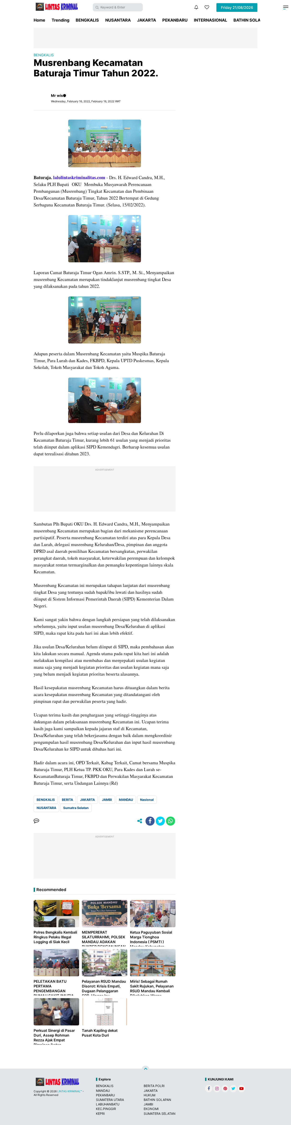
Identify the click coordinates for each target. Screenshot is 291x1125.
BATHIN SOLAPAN (251, 20)
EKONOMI (151, 1109)
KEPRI (100, 1113)
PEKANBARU (175, 20)
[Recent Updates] (196, 7)
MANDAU (126, 800)
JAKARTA (146, 20)
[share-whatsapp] (170, 821)
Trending (60, 20)
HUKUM (149, 1095)
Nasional (147, 800)
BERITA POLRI (154, 1086)
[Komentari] (36, 821)
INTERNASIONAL (210, 20)
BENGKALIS (87, 20)
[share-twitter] (160, 821)
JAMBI (107, 800)
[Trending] (207, 7)
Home (39, 20)
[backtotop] (145, 1069)
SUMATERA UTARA (110, 1100)
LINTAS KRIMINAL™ (69, 1091)
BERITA (67, 800)
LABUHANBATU (107, 1104)
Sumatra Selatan (76, 808)
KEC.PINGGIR (106, 1109)
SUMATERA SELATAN (160, 1113)
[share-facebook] (150, 821)
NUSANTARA (118, 20)
